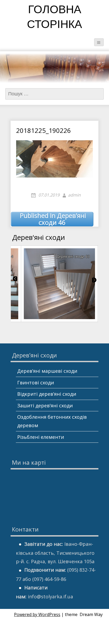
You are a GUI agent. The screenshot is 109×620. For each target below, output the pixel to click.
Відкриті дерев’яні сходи (46, 394)
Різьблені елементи (40, 437)
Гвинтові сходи (35, 382)
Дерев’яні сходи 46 (53, 219)
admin (74, 195)
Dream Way (91, 614)
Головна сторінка (54, 18)
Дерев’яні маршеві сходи (47, 371)
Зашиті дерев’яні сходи (45, 405)
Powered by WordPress (37, 614)
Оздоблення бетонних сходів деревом (52, 421)
